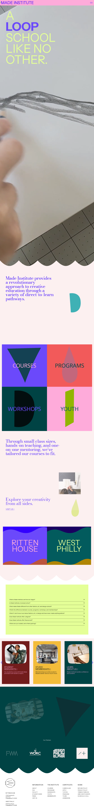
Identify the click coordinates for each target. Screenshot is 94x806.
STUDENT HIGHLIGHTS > (10, 668)
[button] (92, 662)
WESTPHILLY (69, 546)
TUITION (65, 792)
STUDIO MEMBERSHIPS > (43, 668)
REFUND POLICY (82, 788)
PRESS (34, 796)
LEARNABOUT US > (72, 668)
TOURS (65, 796)
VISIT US (34, 798)
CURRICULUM (67, 788)
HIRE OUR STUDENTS (84, 794)
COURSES (50, 788)
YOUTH (49, 794)
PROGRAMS (50, 790)
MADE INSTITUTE (17, 2)
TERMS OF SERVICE (83, 792)
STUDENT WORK (37, 794)
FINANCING (66, 794)
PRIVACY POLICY (82, 790)
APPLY (64, 790)
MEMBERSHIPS (51, 796)
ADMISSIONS (66, 798)
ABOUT (34, 788)
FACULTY (35, 792)
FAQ (33, 790)
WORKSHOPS (51, 792)
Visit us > (10, 509)
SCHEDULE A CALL (83, 796)
